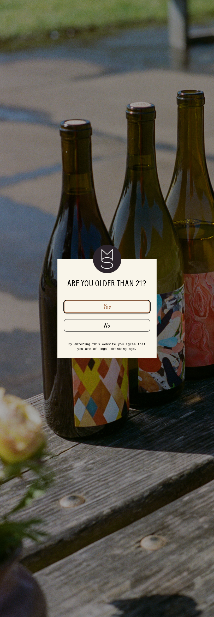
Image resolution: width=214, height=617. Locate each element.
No (107, 325)
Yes (107, 307)
